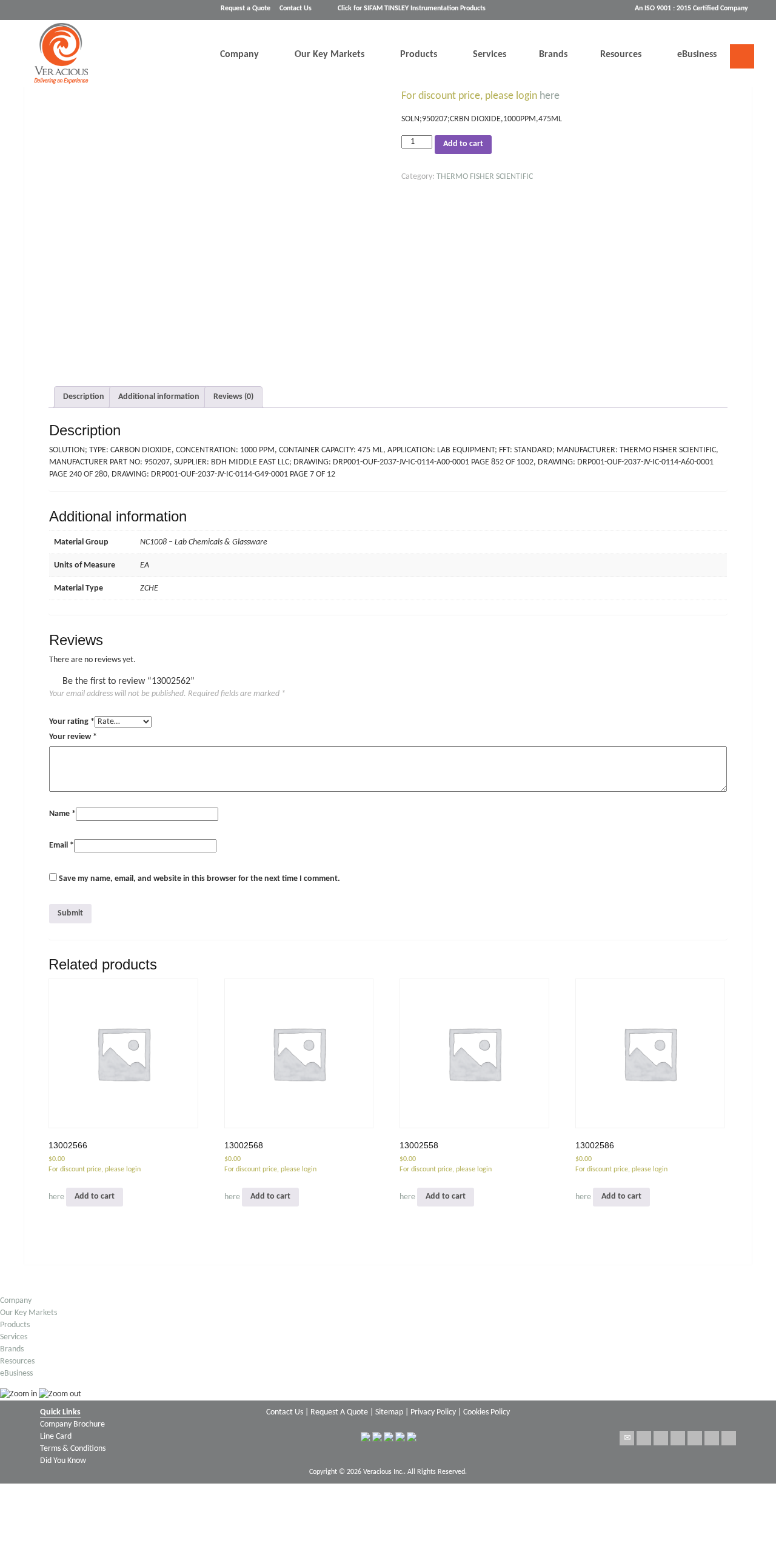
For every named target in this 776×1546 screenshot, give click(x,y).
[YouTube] (728, 1438)
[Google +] (678, 1438)
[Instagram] (711, 1438)
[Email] (627, 1438)
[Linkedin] (694, 1438)
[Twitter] (644, 1438)
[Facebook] (661, 1438)
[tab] (83, 397)
